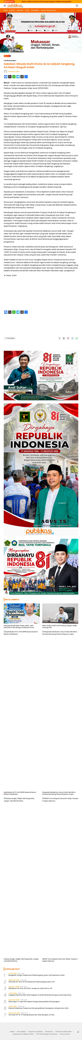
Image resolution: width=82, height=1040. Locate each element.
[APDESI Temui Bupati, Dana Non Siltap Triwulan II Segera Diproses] (60, 877)
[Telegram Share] (72, 338)
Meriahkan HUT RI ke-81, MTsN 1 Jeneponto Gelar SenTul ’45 (30, 988)
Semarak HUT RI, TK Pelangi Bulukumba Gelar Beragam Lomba (31, 1015)
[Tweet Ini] (63, 338)
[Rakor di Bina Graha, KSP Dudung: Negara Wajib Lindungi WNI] (60, 613)
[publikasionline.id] (15, 5)
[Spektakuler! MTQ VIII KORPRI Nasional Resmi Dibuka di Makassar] (22, 710)
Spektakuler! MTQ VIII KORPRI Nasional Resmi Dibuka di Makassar (20, 793)
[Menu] (5, 5)
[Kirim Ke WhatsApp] (76, 338)
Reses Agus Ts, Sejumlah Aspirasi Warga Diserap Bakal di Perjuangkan (34, 1002)
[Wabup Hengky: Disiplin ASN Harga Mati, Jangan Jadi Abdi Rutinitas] (22, 877)
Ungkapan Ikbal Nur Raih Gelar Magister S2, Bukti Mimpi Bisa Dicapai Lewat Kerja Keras (40, 995)
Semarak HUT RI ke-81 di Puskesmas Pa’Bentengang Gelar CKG (32, 982)
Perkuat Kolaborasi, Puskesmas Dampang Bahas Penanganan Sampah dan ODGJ (39, 1008)
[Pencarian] (77, 5)
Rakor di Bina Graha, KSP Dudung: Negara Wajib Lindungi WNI (59, 626)
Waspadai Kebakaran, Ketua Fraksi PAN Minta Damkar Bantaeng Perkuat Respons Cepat (58, 793)
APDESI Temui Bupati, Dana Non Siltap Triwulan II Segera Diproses (60, 960)
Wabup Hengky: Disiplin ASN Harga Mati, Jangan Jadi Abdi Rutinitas (21, 960)
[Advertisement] (41, 294)
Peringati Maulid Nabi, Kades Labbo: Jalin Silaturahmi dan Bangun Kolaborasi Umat (19, 626)
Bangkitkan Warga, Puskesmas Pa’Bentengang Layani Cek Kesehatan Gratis (36, 975)
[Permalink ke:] (5, 71)
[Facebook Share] (59, 338)
